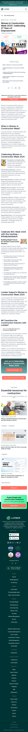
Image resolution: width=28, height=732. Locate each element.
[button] (25, 9)
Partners (14, 704)
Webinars (14, 675)
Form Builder (14, 646)
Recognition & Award (14, 643)
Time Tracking (14, 634)
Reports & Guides (14, 683)
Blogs (14, 669)
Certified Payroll (14, 605)
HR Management (14, 579)
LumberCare (14, 659)
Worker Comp (14, 610)
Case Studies (14, 662)
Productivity (14, 582)
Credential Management (14, 631)
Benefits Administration (14, 629)
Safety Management (14, 640)
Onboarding (14, 622)
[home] (5, 9)
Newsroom (14, 702)
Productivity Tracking (14, 637)
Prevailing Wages (14, 602)
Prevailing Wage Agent (14, 592)
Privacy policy (14, 724)
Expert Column (14, 672)
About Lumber (14, 699)
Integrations (14, 652)
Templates (14, 686)
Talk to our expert (14, 99)
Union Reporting (14, 607)
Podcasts (14, 678)
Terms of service (14, 727)
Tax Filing (14, 613)
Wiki (14, 689)
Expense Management (14, 616)
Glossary (14, 681)
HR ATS (14, 619)
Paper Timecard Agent (14, 595)
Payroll (14, 577)
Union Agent (14, 589)
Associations (14, 707)
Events (14, 713)
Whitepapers (14, 692)
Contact (14, 716)
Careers (14, 710)
